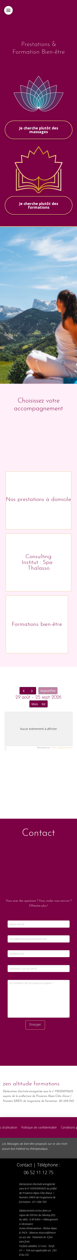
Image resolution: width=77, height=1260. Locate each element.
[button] (8, 10)
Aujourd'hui (47, 691)
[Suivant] (32, 690)
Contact (24, 1165)
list (44, 704)
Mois (34, 704)
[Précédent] (24, 690)
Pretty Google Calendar (61, 747)
